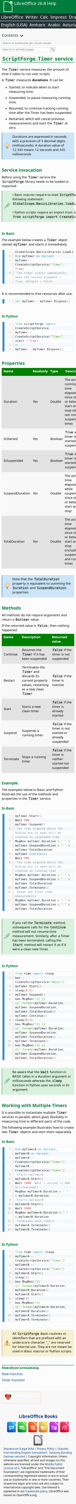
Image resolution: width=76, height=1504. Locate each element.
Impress (58, 17)
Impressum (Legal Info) (19, 1449)
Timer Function (13, 1380)
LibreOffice (12, 17)
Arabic (54, 25)
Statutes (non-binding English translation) (36, 1450)
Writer (31, 17)
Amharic (37, 25)
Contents (10, 35)
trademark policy (36, 1491)
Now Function (12, 1374)
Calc (44, 17)
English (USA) (14, 25)
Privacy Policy (45, 1449)
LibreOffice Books (38, 1416)
